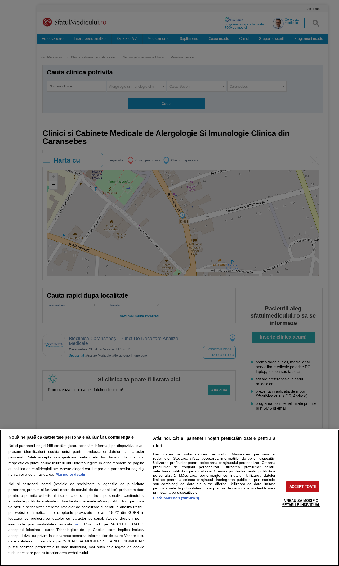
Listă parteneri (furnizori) (176, 498)
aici (78, 524)
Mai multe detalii (70, 474)
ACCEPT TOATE (302, 487)
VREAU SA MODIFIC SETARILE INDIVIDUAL (301, 503)
